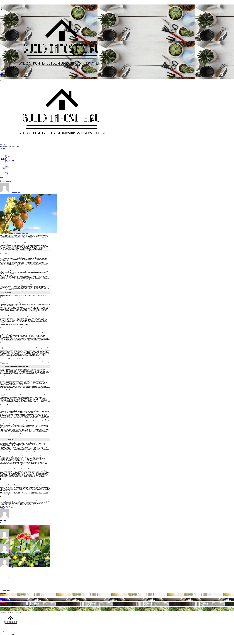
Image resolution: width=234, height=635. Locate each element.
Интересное (7, 156)
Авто (3, 148)
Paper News (15, 612)
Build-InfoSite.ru (3, 74)
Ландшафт (4, 152)
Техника (4, 168)
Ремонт (6, 150)
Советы (4, 159)
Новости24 (7, 157)
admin (13, 192)
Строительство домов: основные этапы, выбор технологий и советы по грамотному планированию (22, 595)
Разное (3, 154)
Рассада (4, 158)
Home (3, 1)
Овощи (6, 161)
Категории (4, 2)
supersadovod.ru (8, 506)
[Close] (0, 633)
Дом (3, 149)
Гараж (6, 151)
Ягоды (6, 166)
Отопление (2, 602)
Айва (1, 555)
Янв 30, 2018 (14, 566)
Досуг (6, 155)
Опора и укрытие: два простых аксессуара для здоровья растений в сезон (16, 609)
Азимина (2, 541)
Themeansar (21, 612)
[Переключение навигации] (0, 80)
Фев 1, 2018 (14, 538)
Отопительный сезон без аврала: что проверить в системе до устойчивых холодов (18, 605)
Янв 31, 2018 (14, 552)
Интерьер (2, 598)
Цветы (6, 164)
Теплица (6, 162)
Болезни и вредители (9, 160)
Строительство (5, 167)
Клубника (2, 527)
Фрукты (6, 163)
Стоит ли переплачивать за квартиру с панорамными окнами (13, 600)
